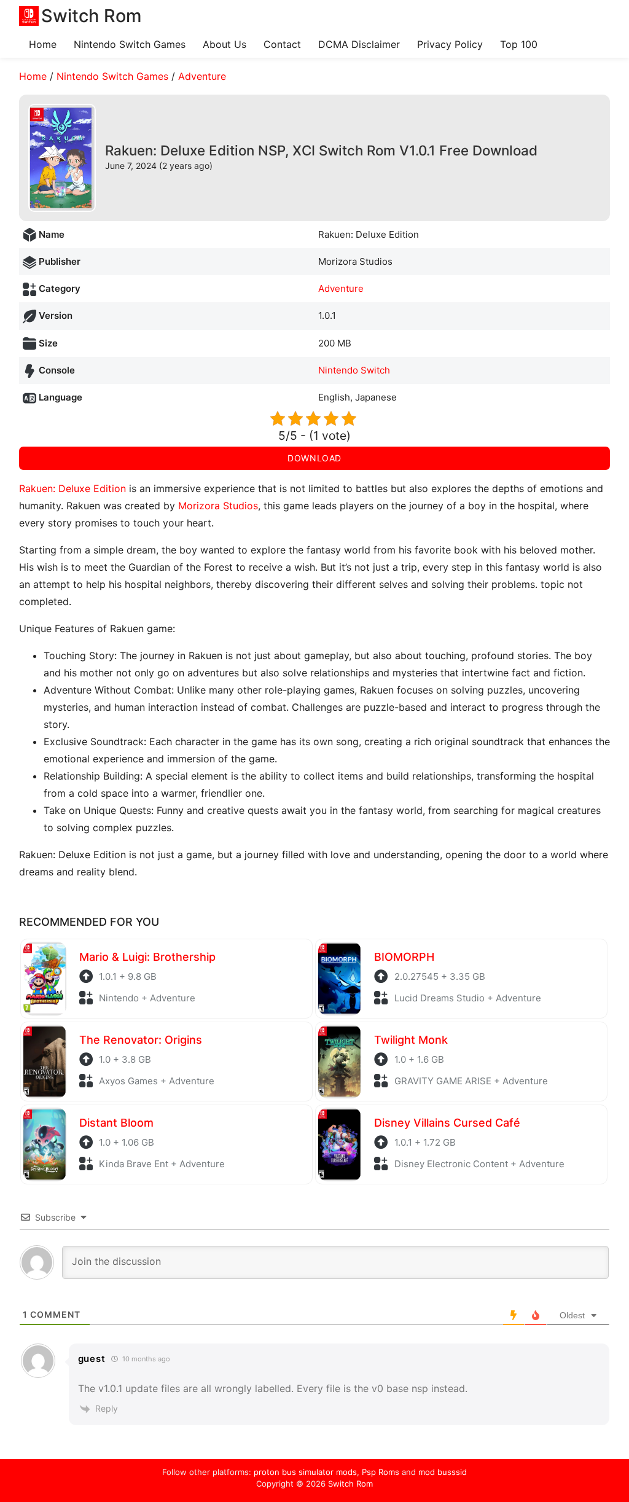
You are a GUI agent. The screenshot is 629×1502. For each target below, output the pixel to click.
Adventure (202, 76)
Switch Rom (350, 1483)
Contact (282, 44)
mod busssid (442, 1472)
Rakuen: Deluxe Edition (72, 488)
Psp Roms (380, 1472)
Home (43, 44)
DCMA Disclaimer (359, 44)
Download (314, 458)
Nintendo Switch (354, 370)
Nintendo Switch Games (130, 44)
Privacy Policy (450, 44)
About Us (224, 44)
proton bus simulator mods (305, 1472)
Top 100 (518, 44)
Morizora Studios (218, 505)
